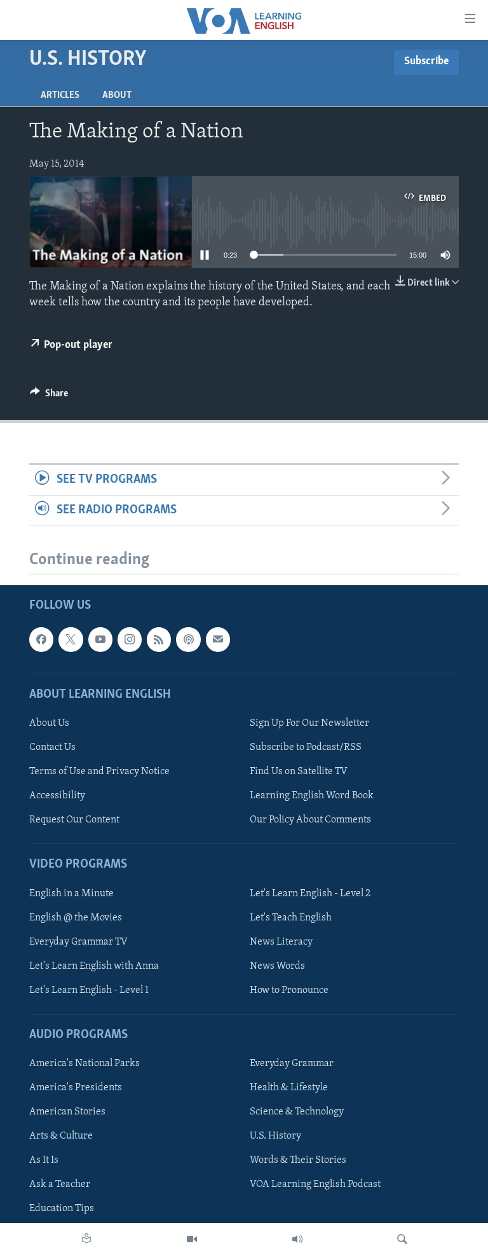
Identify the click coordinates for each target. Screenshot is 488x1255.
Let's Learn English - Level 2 (310, 893)
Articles (60, 95)
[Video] (192, 1239)
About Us (49, 723)
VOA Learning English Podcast (315, 1184)
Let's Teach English (291, 917)
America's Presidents (75, 1088)
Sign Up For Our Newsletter (309, 723)
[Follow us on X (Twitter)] (70, 639)
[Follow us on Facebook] (41, 639)
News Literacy (281, 941)
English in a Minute (71, 893)
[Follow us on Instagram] (130, 639)
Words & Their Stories (298, 1160)
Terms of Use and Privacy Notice (99, 771)
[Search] (402, 1239)
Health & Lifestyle (289, 1088)
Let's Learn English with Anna (94, 965)
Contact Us (52, 747)
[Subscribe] (218, 639)
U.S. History (275, 1136)
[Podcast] (188, 639)
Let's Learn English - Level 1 (89, 990)
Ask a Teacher (59, 1184)
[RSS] (159, 639)
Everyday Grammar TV (78, 941)
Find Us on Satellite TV (299, 771)
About (117, 95)
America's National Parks (84, 1063)
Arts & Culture (61, 1136)
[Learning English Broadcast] (297, 1239)
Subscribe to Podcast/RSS (306, 747)
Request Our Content (74, 820)
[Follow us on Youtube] (100, 639)
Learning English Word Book (312, 796)
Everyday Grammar (292, 1063)
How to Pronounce (289, 990)
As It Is (43, 1160)
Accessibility (57, 796)
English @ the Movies (75, 917)
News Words (277, 965)
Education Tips (61, 1208)
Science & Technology (297, 1112)
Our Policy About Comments (310, 820)
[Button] (49, 396)
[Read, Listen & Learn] (86, 1239)
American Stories (67, 1112)
